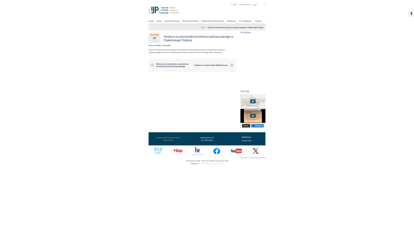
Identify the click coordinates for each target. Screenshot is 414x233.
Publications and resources (213, 21)
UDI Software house (216, 163)
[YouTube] (236, 151)
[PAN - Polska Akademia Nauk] (158, 151)
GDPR (234, 4)
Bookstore (231, 21)
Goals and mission (172, 21)
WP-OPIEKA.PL (203, 163)
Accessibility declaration (257, 157)
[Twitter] (256, 151)
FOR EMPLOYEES (245, 4)
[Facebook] (217, 151)
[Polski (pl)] (255, 4)
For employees (245, 21)
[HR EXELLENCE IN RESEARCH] (197, 151)
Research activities (191, 21)
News (159, 21)
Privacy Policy (244, 157)
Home (151, 21)
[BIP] (178, 151)
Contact (258, 21)
